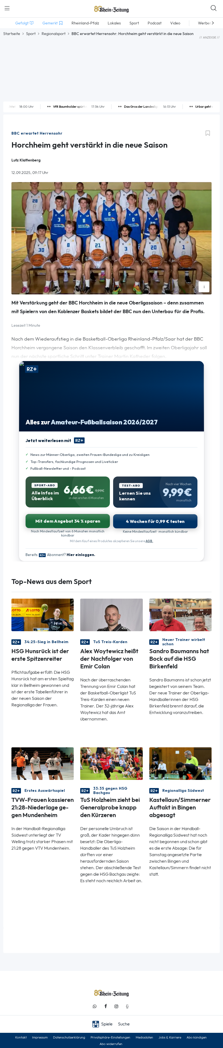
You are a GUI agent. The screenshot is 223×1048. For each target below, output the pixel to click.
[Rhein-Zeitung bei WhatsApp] (94, 1006)
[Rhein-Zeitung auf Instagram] (116, 1006)
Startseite (11, 33)
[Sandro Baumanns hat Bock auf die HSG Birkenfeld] (180, 614)
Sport (31, 33)
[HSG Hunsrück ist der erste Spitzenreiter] (42, 614)
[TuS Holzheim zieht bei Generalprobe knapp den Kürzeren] (111, 763)
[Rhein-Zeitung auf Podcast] (127, 1006)
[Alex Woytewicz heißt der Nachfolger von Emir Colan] (111, 614)
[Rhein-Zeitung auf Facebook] (105, 1006)
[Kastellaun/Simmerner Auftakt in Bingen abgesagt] (180, 763)
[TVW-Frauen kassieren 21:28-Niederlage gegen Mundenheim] (42, 763)
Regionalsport (54, 33)
